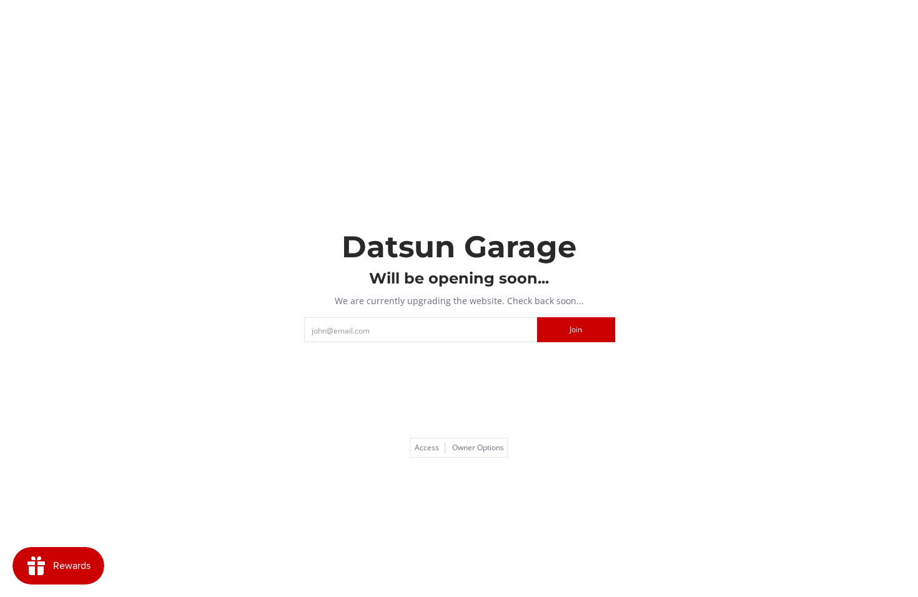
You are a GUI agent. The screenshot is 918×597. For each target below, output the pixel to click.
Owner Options (478, 447)
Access (427, 447)
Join (576, 329)
